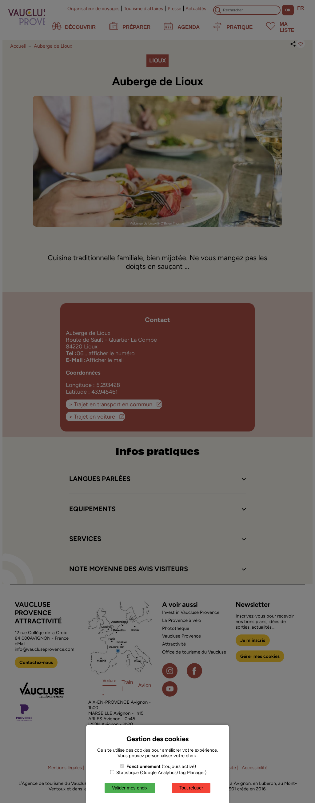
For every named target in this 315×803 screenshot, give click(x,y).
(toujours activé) (161, 766)
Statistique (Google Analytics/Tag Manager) (160, 772)
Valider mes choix (130, 787)
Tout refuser (191, 787)
